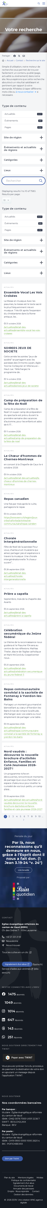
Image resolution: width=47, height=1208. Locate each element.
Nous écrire (12, 941)
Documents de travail (23, 1186)
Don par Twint (12, 1158)
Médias (40, 1177)
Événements (23, 120)
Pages (23, 127)
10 (39, 816)
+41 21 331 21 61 (13, 937)
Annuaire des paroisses (23, 1188)
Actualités (23, 114)
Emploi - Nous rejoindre (18, 1191)
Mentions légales (25, 1177)
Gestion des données (23, 1194)
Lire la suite (23, 870)
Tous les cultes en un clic (15, 952)
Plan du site (9, 1177)
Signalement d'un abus (16, 964)
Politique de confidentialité (23, 1180)
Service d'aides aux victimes (16, 969)
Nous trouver (13, 945)
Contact (35, 1191)
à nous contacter (25, 92)
